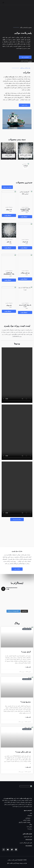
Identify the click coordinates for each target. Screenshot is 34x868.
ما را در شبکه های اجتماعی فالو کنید (26, 61)
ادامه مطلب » (28, 667)
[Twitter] (11, 849)
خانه (31, 813)
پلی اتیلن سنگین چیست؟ (23, 752)
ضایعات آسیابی (26, 820)
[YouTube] (7, 849)
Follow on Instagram (12, 611)
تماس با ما (29, 826)
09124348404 (29, 845)
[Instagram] (3, 849)
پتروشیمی (27, 818)
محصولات (29, 815)
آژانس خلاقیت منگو (11, 863)
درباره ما (30, 828)
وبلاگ (30, 824)
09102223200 (28, 839)
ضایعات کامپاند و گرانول (24, 822)
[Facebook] (16, 849)
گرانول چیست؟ (26, 652)
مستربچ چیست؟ (26, 702)
